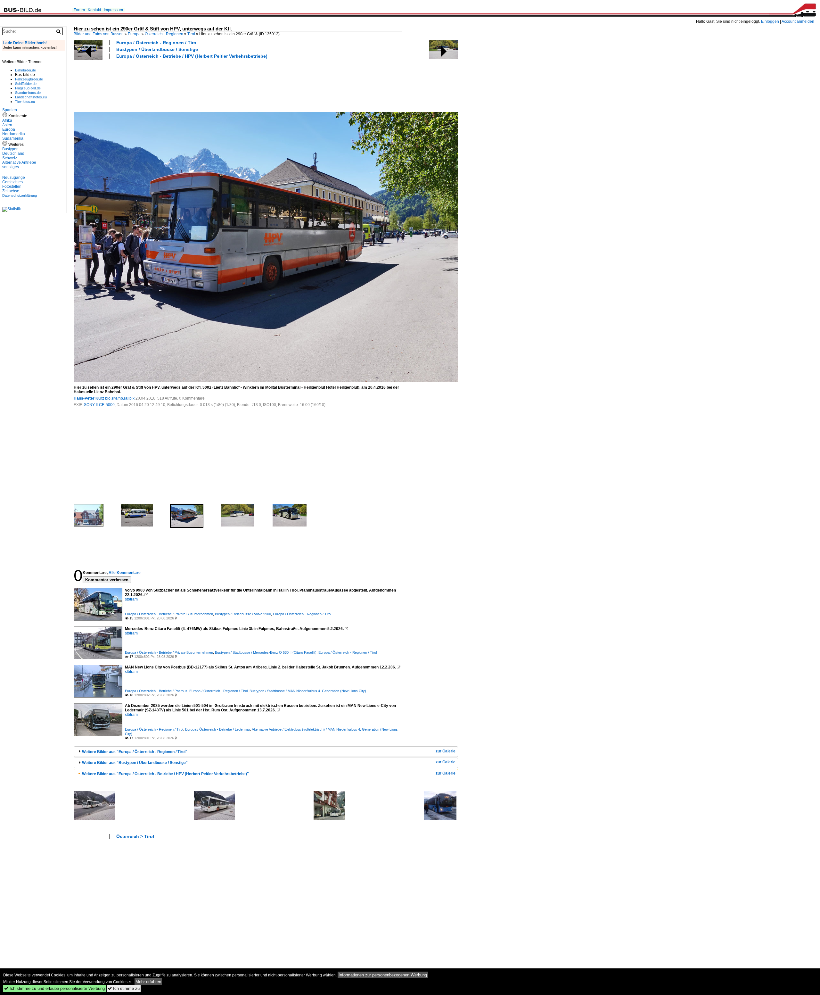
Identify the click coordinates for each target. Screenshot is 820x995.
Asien (7, 125)
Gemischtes (12, 182)
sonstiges (10, 167)
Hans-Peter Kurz (89, 398)
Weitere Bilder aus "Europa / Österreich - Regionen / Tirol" (134, 752)
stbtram (131, 599)
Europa (134, 34)
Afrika (7, 120)
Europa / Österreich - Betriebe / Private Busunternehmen (169, 614)
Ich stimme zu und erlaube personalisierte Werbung (54, 988)
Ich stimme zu (124, 988)
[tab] (266, 751)
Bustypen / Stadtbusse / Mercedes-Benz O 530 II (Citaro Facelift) (265, 652)
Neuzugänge (13, 177)
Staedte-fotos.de (28, 93)
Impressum (113, 10)
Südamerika (12, 138)
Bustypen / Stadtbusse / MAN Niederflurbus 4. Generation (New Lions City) (308, 691)
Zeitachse (10, 191)
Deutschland (13, 153)
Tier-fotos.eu (25, 102)
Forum (79, 10)
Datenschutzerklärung (19, 195)
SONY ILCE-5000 (99, 404)
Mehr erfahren (148, 981)
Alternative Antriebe (19, 162)
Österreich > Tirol (135, 836)
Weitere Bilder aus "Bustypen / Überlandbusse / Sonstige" (135, 762)
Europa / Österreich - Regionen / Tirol (157, 42)
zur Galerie (445, 751)
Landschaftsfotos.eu (31, 97)
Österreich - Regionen (164, 34)
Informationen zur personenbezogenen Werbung (383, 975)
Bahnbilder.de (25, 70)
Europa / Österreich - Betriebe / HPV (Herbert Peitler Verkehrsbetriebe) (191, 56)
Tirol (191, 34)
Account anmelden (798, 21)
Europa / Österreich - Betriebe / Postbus (156, 691)
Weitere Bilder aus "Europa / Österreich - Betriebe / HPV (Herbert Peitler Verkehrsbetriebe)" (165, 774)
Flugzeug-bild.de (28, 88)
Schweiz (9, 158)
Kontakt (94, 10)
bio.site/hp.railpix (120, 398)
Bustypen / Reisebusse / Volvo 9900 (243, 614)
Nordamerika (13, 134)
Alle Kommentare (125, 572)
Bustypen (10, 149)
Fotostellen (11, 186)
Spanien (9, 110)
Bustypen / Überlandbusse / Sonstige (157, 49)
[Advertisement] (190, 84)
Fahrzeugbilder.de (29, 79)
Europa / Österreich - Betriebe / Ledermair (217, 729)
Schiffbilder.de (26, 84)
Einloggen (770, 21)
